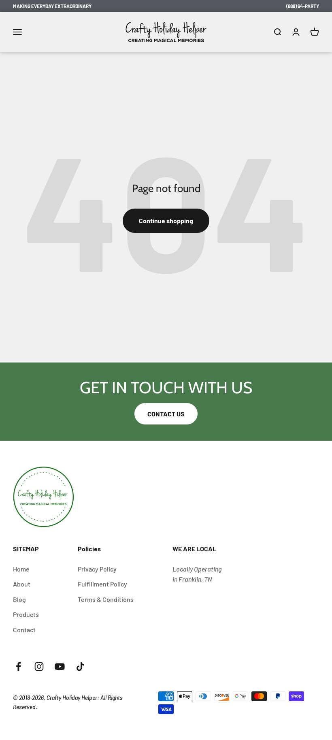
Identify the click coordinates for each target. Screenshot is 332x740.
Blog (19, 599)
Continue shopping (166, 220)
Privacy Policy (97, 569)
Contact (24, 629)
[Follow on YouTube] (59, 666)
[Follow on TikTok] (80, 666)
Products (26, 614)
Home (21, 569)
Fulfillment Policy (102, 584)
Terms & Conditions (106, 599)
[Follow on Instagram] (39, 666)
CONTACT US (166, 414)
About (21, 584)
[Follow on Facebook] (18, 666)
